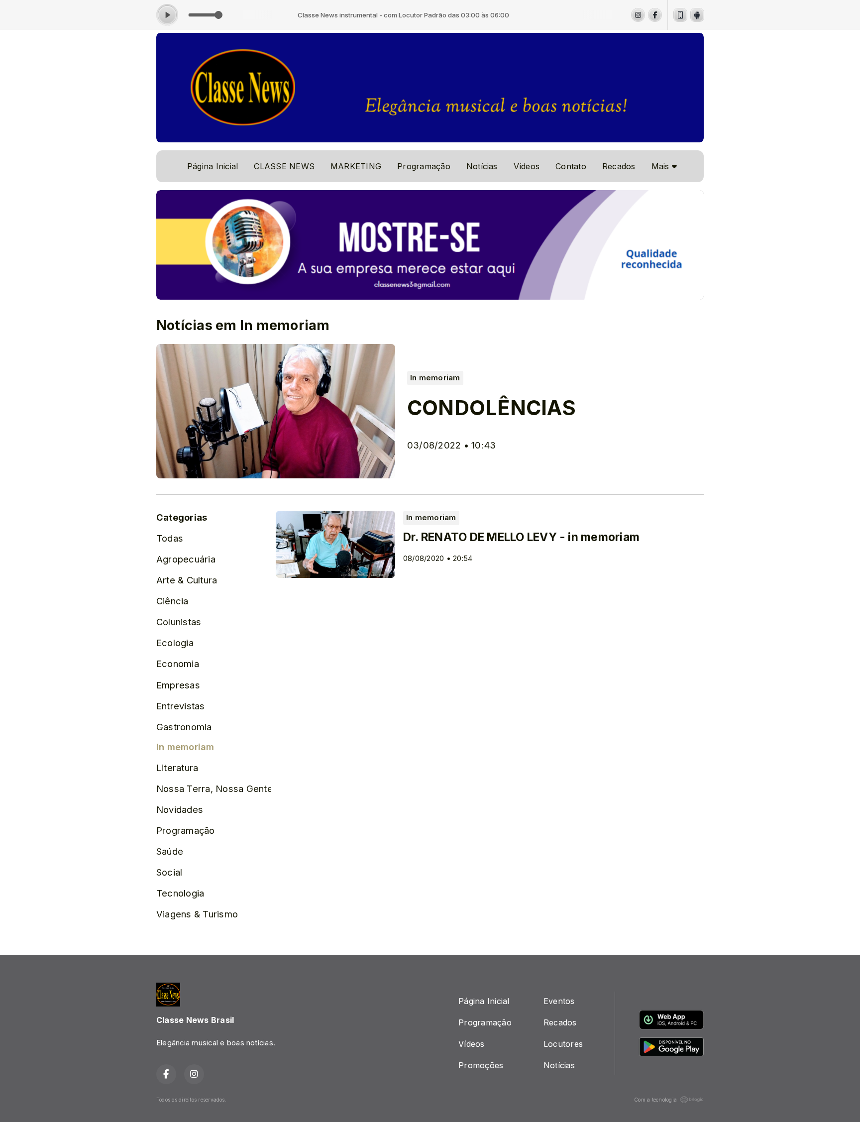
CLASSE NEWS (284, 166)
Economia (177, 663)
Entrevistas (180, 705)
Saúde (169, 851)
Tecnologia (180, 893)
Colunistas (178, 621)
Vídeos (526, 166)
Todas (169, 538)
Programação (423, 166)
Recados (619, 166)
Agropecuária (185, 559)
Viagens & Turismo (197, 913)
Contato (570, 166)
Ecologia (175, 642)
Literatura (177, 767)
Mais (661, 166)
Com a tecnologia (655, 1100)
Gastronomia (184, 726)
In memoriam (185, 746)
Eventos (559, 1001)
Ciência (172, 600)
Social (169, 872)
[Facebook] (654, 14)
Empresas (178, 684)
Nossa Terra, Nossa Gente (213, 788)
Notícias (482, 166)
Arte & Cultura (186, 579)
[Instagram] (638, 14)
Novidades (179, 809)
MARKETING (355, 166)
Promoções (480, 1065)
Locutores (563, 1044)
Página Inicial (212, 166)
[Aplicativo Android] (697, 14)
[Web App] (680, 14)
